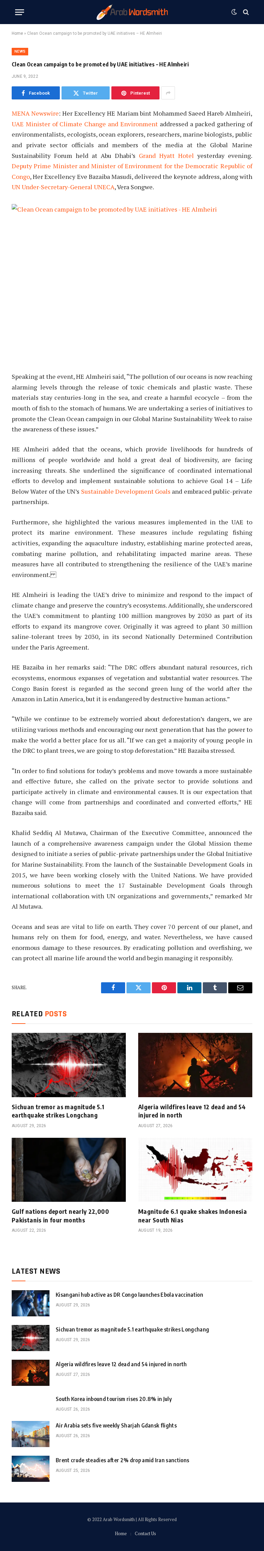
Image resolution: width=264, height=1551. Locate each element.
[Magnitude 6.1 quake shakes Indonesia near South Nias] (195, 1170)
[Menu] (19, 12)
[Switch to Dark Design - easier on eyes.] (234, 12)
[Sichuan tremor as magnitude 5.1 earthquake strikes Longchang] (69, 1065)
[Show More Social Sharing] (168, 92)
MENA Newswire (35, 113)
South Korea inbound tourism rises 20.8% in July (114, 1398)
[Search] (245, 12)
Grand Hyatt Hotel (166, 155)
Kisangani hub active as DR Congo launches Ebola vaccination (129, 1294)
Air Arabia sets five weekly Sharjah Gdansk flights (116, 1425)
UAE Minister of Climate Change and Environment (85, 124)
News (19, 51)
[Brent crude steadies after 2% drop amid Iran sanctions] (31, 1469)
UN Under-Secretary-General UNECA (63, 187)
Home (17, 33)
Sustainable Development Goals (126, 491)
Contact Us (145, 1533)
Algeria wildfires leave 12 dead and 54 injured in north (192, 1111)
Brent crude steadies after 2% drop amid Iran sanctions (122, 1460)
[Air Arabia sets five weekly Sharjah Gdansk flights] (31, 1434)
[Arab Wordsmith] (132, 12)
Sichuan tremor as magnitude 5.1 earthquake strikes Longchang (58, 1111)
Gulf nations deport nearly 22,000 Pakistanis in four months (60, 1215)
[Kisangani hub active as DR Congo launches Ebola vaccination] (31, 1303)
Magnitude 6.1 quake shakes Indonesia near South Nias (192, 1215)
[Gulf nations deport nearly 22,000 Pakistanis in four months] (69, 1170)
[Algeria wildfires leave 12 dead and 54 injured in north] (195, 1065)
